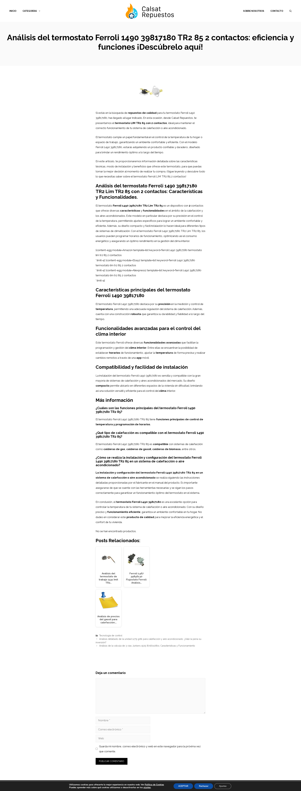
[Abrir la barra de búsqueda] (290, 11)
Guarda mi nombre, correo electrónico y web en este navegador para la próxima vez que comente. (150, 749)
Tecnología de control (110, 635)
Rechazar (203, 786)
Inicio (12, 11)
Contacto (276, 11)
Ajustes (223, 786)
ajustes (147, 787)
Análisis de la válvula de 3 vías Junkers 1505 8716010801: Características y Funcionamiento (147, 645)
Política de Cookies (154, 784)
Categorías (30, 11)
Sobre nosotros (253, 11)
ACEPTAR (183, 786)
